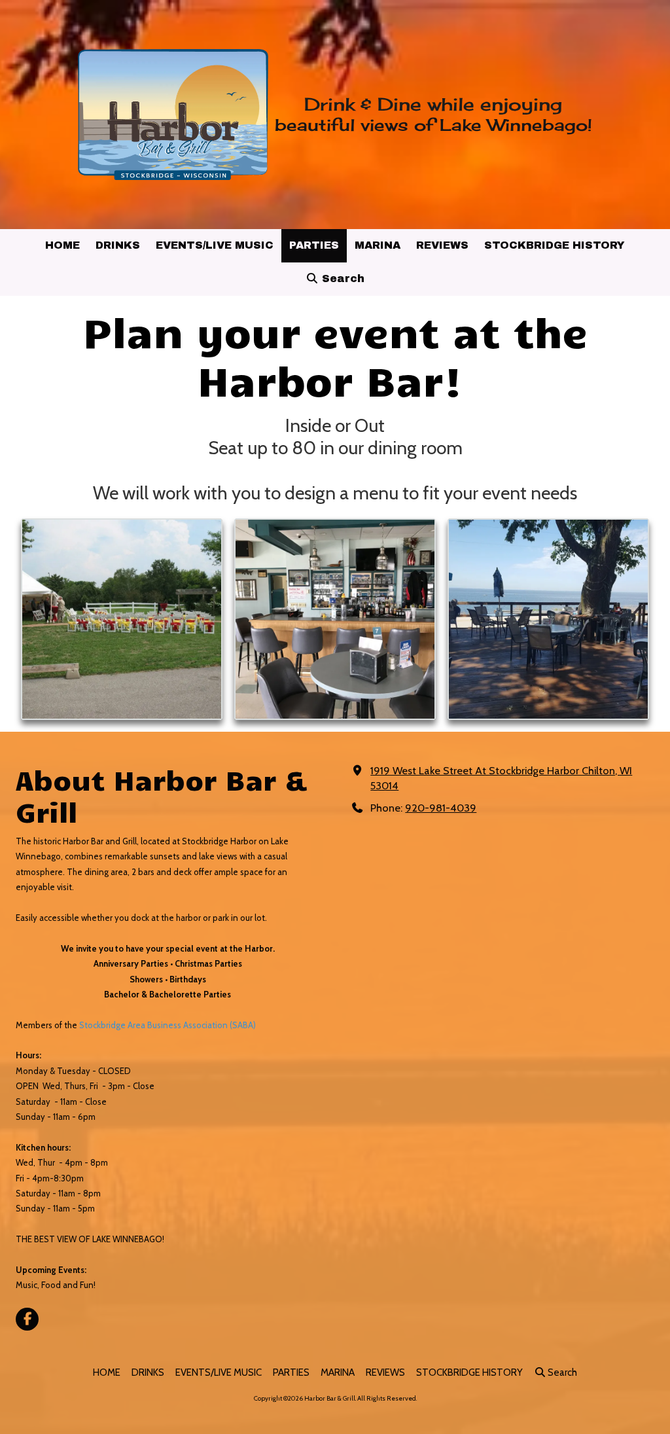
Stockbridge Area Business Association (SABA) (167, 1025)
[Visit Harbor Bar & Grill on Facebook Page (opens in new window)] (27, 1319)
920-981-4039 (440, 807)
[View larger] (121, 619)
